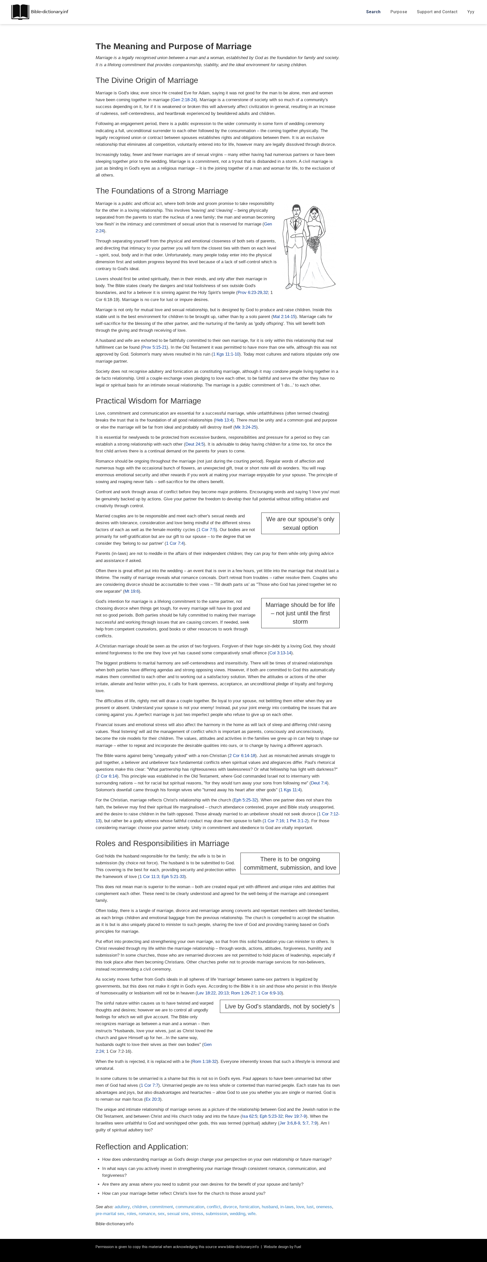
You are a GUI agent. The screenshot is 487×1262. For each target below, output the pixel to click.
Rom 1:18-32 (204, 1061)
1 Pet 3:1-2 (296, 820)
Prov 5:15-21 (154, 347)
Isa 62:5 (249, 1116)
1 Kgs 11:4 (290, 789)
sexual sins (178, 1213)
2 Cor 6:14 (107, 776)
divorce (230, 1206)
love (300, 1206)
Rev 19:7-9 (295, 1116)
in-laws (287, 1206)
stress (197, 1213)
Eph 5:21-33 (173, 876)
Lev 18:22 (206, 993)
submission (216, 1213)
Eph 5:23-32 (271, 1116)
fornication (249, 1206)
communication (190, 1206)
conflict (213, 1206)
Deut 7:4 (319, 783)
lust (310, 1206)
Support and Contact (437, 11)
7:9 (314, 1123)
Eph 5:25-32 (245, 800)
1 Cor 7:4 (175, 543)
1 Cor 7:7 (149, 1085)
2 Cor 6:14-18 (242, 755)
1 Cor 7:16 (274, 820)
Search (373, 11)
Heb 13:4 (223, 420)
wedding (237, 1213)
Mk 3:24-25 (245, 427)
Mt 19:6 (132, 591)
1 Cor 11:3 (149, 876)
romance (147, 1213)
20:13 (223, 993)
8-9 (297, 1123)
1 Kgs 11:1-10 (226, 354)
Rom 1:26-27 (243, 993)
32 (265, 292)
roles (131, 1213)
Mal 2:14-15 (284, 316)
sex (161, 1213)
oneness (324, 1206)
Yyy (471, 11)
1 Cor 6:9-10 (270, 993)
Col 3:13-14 (280, 653)
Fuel (297, 1247)
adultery (122, 1206)
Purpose (398, 11)
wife (251, 1213)
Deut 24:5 (194, 444)
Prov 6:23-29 (250, 292)
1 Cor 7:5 (207, 529)
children (139, 1206)
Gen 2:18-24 (184, 99)
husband (270, 1206)
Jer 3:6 (286, 1123)
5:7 (305, 1123)
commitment (161, 1206)
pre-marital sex (110, 1213)
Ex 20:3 (153, 1099)
